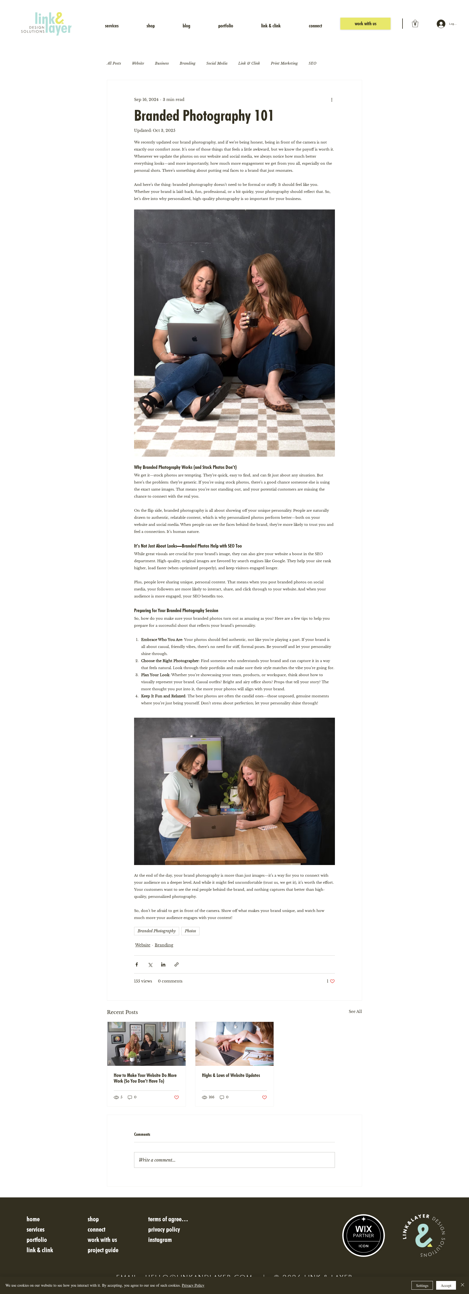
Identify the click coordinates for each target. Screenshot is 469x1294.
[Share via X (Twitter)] (150, 964)
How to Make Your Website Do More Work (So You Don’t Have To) (145, 1078)
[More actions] (331, 99)
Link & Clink (249, 63)
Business (162, 63)
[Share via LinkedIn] (163, 964)
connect (96, 1229)
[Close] (462, 1285)
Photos (190, 931)
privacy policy (164, 1229)
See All (355, 1011)
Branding (187, 63)
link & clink (40, 1250)
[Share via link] (176, 964)
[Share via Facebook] (136, 964)
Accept (446, 1285)
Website (138, 63)
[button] (415, 23)
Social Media (216, 63)
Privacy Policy (193, 1285)
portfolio (37, 1240)
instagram (160, 1240)
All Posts (114, 63)
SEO (312, 63)
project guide (103, 1250)
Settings (422, 1285)
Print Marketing (284, 63)
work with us (102, 1240)
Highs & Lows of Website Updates (231, 1075)
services (36, 1229)
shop (93, 1219)
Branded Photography (157, 931)
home (33, 1219)
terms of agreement (169, 1219)
